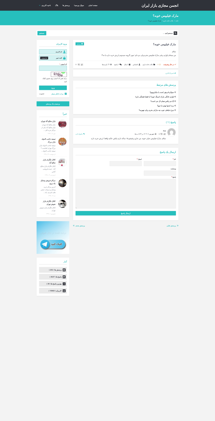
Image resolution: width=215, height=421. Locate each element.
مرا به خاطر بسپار (57, 94)
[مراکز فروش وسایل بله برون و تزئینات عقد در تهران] (62, 183)
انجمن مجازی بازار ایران (160, 5)
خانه (177, 21)
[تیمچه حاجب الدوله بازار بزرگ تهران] (62, 142)
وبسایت (173, 169)
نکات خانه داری (168, 21)
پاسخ (116, 64)
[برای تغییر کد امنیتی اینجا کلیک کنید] (59, 74)
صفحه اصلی (92, 5)
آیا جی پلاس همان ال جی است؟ (162, 101)
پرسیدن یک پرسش (53, 104)
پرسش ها (66, 5)
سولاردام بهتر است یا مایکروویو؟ (162, 92)
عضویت (41, 94)
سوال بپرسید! (79, 5)
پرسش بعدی (80, 225)
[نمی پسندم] (79, 64)
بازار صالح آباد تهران (48, 121)
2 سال (126, 64)
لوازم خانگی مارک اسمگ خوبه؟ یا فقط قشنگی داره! (154, 97)
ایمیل (139, 159)
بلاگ (56, 5)
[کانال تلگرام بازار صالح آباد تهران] (62, 162)
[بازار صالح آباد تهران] (62, 124)
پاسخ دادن (79, 134)
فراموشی (44, 58)
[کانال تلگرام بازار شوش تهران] (62, 204)
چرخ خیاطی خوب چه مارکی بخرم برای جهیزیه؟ (156, 110)
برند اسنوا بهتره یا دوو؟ (165, 105)
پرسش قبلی (172, 225)
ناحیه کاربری (46, 5)
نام (174, 159)
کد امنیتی (63, 64)
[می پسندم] (82, 64)
